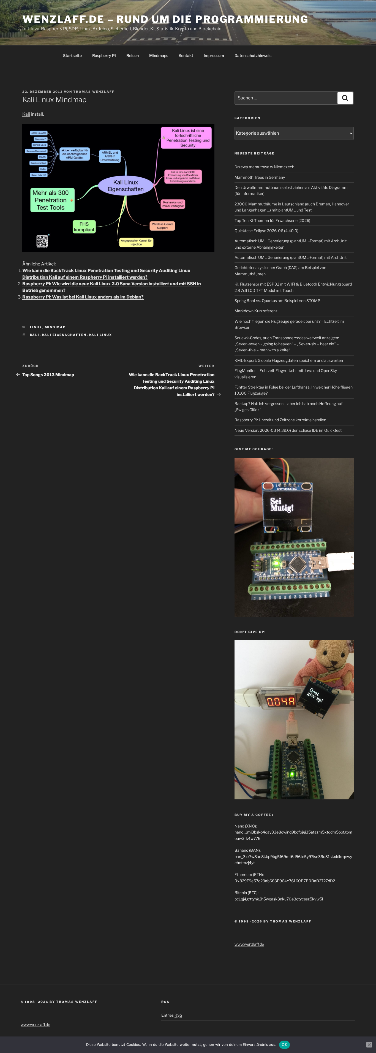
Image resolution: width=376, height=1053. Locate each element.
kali (35, 335)
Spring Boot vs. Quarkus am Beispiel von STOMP (277, 300)
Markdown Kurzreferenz (256, 310)
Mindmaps (158, 55)
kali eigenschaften (64, 335)
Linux (36, 327)
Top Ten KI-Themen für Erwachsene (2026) (272, 220)
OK (284, 1044)
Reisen (132, 55)
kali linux (100, 335)
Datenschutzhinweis (253, 55)
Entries (171, 1015)
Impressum (214, 55)
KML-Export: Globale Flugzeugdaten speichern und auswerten (289, 360)
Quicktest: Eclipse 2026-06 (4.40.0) (266, 230)
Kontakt (186, 55)
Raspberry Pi (104, 55)
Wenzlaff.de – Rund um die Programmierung (165, 19)
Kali (26, 114)
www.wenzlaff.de (249, 944)
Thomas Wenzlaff (94, 92)
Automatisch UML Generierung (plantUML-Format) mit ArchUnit (291, 257)
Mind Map (55, 327)
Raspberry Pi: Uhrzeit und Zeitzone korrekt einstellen (280, 419)
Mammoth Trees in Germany (260, 177)
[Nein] (369, 1044)
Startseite (72, 55)
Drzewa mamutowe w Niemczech (264, 166)
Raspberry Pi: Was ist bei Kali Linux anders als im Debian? (83, 297)
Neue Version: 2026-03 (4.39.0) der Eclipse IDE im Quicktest (288, 430)
